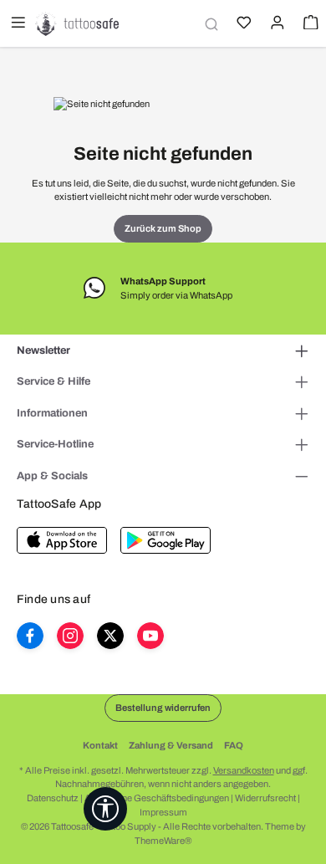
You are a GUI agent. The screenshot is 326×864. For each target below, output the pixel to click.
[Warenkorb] (309, 24)
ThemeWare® (163, 841)
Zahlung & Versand (171, 745)
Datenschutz (53, 798)
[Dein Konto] (276, 24)
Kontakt (100, 745)
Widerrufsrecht (265, 798)
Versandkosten (243, 770)
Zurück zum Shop (163, 228)
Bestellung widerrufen (163, 708)
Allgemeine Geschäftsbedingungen (156, 798)
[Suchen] (209, 24)
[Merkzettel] (242, 24)
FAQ (233, 745)
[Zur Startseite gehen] (77, 23)
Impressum (163, 812)
